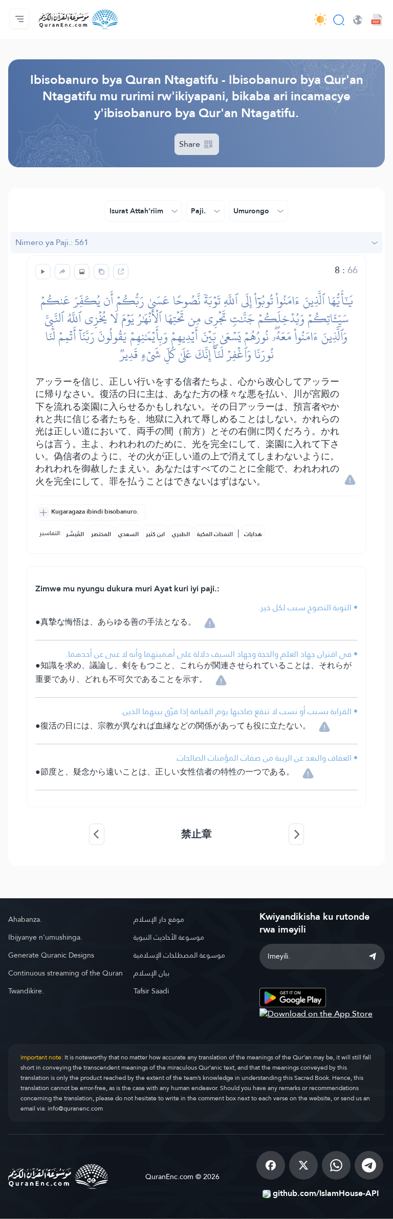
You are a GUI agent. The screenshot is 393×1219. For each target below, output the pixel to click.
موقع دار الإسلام (159, 919)
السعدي (128, 534)
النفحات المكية (215, 534)
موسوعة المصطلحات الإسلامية (179, 955)
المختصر (101, 534)
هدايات (253, 534)
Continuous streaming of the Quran (65, 973)
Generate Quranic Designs (51, 955)
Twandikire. (26, 991)
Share (190, 144)
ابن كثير (155, 534)
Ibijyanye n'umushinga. (45, 937)
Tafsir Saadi (151, 991)
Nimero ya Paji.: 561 (52, 242)
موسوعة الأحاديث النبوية (169, 937)
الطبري (181, 534)
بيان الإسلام (151, 973)
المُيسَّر (75, 534)
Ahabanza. (25, 919)
